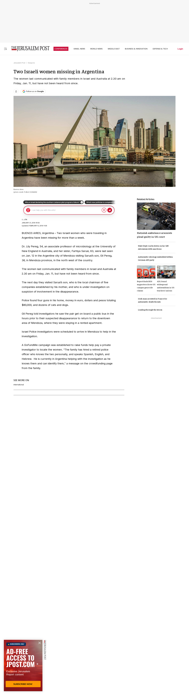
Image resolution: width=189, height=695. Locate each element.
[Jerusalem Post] (29, 48)
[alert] (23, 665)
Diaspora (31, 63)
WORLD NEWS (96, 49)
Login (180, 48)
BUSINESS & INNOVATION (136, 49)
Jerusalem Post (19, 63)
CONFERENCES (61, 49)
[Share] (16, 91)
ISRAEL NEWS (79, 49)
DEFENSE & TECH (160, 49)
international (18, 385)
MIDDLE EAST (114, 49)
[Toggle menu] (5, 48)
